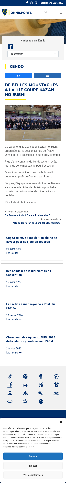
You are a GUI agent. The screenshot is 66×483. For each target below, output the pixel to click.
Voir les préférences (33, 475)
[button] (61, 422)
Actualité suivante (49, 219)
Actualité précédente (18, 211)
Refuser (33, 465)
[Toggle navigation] (62, 12)
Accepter (33, 456)
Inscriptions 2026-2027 (51, 3)
